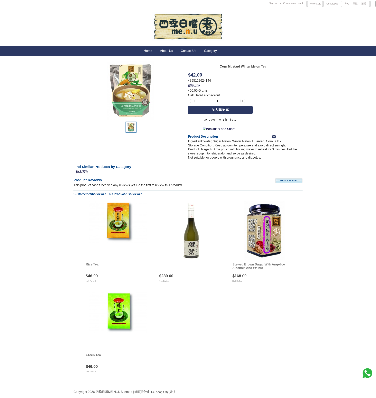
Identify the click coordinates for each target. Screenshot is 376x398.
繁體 (363, 3)
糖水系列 (82, 171)
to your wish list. (220, 119)
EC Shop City (159, 391)
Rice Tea (92, 264)
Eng (347, 3)
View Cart (315, 3)
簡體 (355, 3)
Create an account (293, 3)
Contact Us (332, 3)
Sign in (273, 3)
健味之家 (194, 85)
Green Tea (93, 355)
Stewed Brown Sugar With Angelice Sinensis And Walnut (258, 266)
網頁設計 (141, 391)
